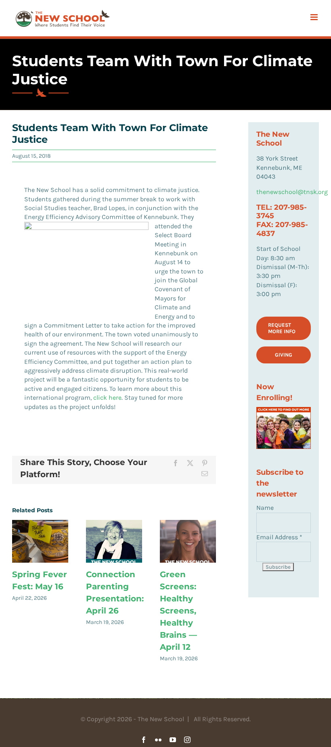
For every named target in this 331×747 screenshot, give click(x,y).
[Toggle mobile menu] (314, 17)
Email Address (279, 537)
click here (107, 397)
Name (265, 507)
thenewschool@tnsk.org (292, 192)
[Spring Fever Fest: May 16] (40, 541)
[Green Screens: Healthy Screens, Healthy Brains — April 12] (188, 541)
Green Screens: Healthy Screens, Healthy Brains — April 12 (178, 611)
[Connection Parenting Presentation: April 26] (114, 541)
